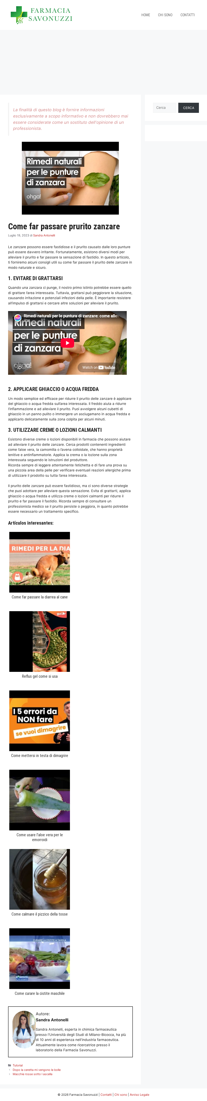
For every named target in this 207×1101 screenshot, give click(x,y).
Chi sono (165, 15)
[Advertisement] (103, 60)
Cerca (188, 108)
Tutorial (18, 1065)
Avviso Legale (139, 1095)
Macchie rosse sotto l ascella (32, 1074)
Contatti (188, 15)
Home (146, 15)
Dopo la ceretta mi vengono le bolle (37, 1069)
